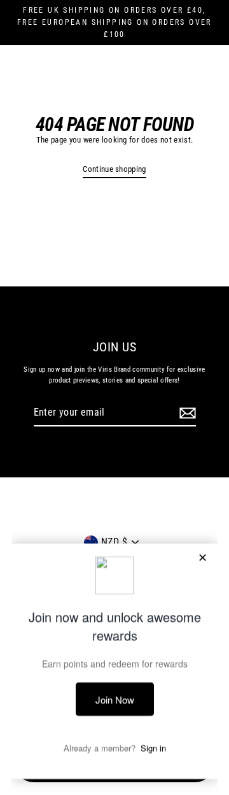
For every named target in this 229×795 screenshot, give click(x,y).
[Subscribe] (186, 413)
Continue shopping (114, 169)
